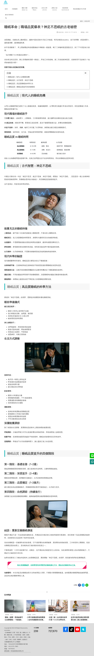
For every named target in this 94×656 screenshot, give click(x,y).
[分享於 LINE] (86, 585)
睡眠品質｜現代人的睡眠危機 (19, 77)
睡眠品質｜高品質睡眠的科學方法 (20, 83)
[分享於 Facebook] (79, 585)
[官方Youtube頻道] (77, 629)
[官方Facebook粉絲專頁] (65, 629)
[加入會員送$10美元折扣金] (83, 629)
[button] (6, 18)
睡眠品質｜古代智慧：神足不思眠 (20, 80)
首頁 (81, 21)
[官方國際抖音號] (71, 629)
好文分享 (87, 21)
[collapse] (85, 73)
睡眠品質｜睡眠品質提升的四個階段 (21, 87)
